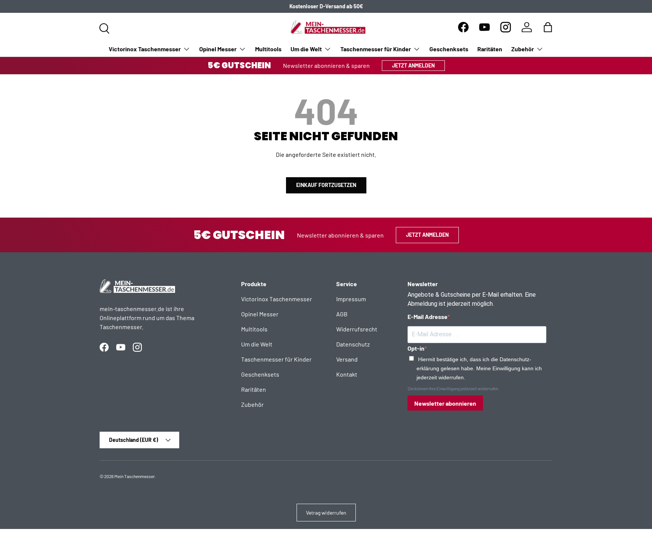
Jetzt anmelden (413, 65)
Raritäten (489, 48)
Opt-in (416, 348)
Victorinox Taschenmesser (145, 48)
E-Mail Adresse (427, 316)
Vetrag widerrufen (326, 512)
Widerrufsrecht (356, 329)
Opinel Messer (218, 48)
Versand (347, 359)
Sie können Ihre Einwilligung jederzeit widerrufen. (453, 388)
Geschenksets (448, 48)
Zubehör (522, 48)
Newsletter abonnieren (445, 403)
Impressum (351, 298)
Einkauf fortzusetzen (326, 185)
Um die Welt (306, 48)
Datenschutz (353, 344)
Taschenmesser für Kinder (375, 48)
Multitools (268, 48)
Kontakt (346, 374)
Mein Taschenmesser (134, 476)
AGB (342, 313)
